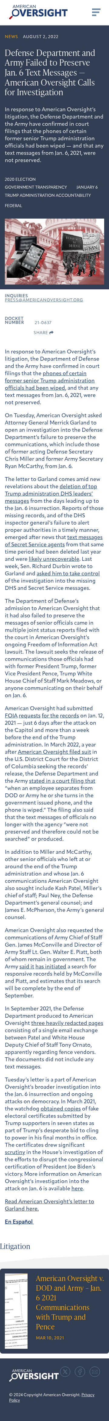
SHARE (41, 333)
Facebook (80, 1372)
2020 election (20, 180)
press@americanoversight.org (44, 300)
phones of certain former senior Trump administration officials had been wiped (50, 381)
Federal (13, 206)
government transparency (36, 188)
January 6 (87, 188)
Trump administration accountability (48, 196)
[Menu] (96, 12)
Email (95, 1372)
